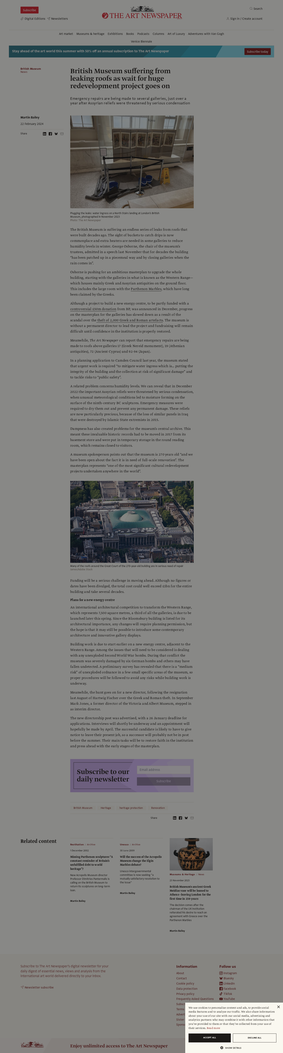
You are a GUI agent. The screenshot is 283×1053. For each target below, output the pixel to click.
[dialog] (234, 1028)
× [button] (278, 1007)
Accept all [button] (209, 1037)
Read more (213, 1028)
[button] (232, 1047)
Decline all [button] (254, 1037)
